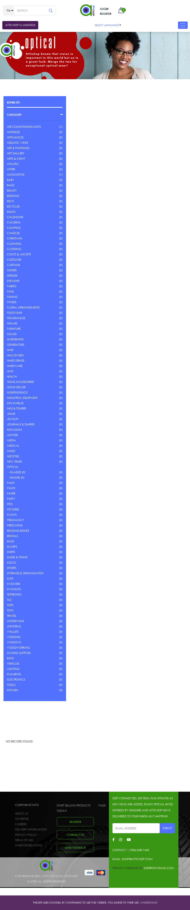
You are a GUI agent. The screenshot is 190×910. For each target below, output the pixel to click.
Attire (11, 169)
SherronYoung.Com (159, 868)
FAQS (102, 805)
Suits (10, 578)
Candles (13, 233)
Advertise (22, 819)
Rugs (10, 541)
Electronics (16, 679)
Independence (17, 392)
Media (11, 440)
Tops (10, 605)
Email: (132, 859)
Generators (15, 345)
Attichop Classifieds (20, 25)
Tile (9, 600)
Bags (10, 185)
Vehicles (13, 664)
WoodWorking (18, 648)
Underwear (15, 621)
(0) (61, 132)
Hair (10, 350)
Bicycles (13, 206)
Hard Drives (15, 361)
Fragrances (16, 318)
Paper (11, 493)
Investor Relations (28, 845)
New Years (14, 462)
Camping (14, 228)
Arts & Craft (16, 159)
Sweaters (13, 584)
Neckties (13, 456)
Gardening (15, 339)
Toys (10, 610)
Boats (11, 212)
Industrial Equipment (22, 398)
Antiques (13, 132)
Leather (12, 435)
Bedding (13, 196)
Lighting (13, 669)
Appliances (15, 137)
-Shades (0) (15, 477)
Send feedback (75, 847)
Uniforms (14, 626)
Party (11, 499)
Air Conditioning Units (24, 127)
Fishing (12, 297)
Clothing (14, 249)
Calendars (15, 217)
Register (105, 13)
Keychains (14, 430)
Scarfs (12, 547)
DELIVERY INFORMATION (31, 829)
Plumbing (14, 674)
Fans (10, 291)
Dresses (12, 276)
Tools (11, 685)
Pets (10, 504)
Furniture (14, 329)
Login (104, 9)
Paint (11, 483)
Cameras (13, 222)
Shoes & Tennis (17, 557)
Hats (10, 371)
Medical (13, 446)
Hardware (14, 366)
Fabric (12, 286)
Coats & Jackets (19, 254)
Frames (12, 323)
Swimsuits (14, 589)
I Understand (148, 902)
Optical (13, 467)
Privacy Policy (26, 835)
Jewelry (13, 419)
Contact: (130, 850)
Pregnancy (15, 520)
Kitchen (12, 690)
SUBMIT (167, 828)
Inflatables (15, 403)
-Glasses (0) (16, 472)
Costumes (14, 260)
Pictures (13, 509)
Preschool (15, 525)
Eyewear (13, 281)
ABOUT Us (21, 813)
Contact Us (75, 835)
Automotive (15, 175)
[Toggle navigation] (183, 25)
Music (11, 451)
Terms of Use (24, 840)
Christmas (14, 238)
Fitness (11, 302)
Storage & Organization (25, 573)
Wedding (13, 637)
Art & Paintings (18, 148)
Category (14, 114)
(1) (61, 127)
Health (12, 377)
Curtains (13, 265)
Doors (12, 270)
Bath (10, 658)
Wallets (13, 632)
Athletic (13, 164)
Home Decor (16, 387)
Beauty (12, 190)
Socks (11, 563)
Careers (21, 824)
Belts (10, 201)
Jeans (11, 414)
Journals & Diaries (21, 424)
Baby (10, 180)
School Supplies (19, 653)
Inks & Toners (16, 408)
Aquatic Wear (17, 143)
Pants (11, 488)
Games (12, 334)
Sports (11, 568)
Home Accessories (20, 382)
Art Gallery (15, 153)
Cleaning (14, 244)
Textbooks (14, 594)
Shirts (11, 552)
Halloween (15, 355)
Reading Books (18, 531)
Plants (12, 515)
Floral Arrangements (23, 307)
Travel (11, 616)
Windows (14, 642)
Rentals (12, 536)
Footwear (14, 313)
